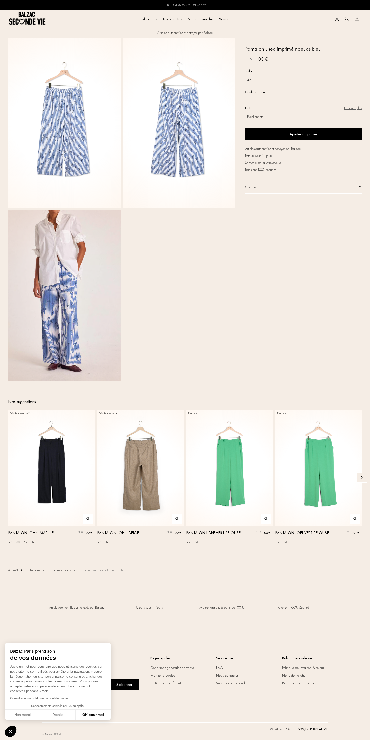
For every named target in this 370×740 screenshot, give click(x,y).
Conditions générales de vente (172, 667)
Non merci (22, 715)
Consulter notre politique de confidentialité (39, 698)
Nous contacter (227, 675)
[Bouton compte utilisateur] (337, 19)
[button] (11, 731)
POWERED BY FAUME (313, 729)
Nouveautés (172, 19)
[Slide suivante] (362, 478)
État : (248, 107)
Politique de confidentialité (169, 683)
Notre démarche (200, 19)
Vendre (225, 19)
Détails (57, 715)
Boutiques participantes (299, 683)
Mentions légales (162, 675)
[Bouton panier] (357, 19)
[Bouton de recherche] (347, 19)
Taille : (249, 71)
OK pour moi (93, 715)
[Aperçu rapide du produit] (88, 519)
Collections (148, 19)
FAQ (219, 667)
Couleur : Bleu (255, 92)
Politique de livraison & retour (303, 667)
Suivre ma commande (231, 683)
